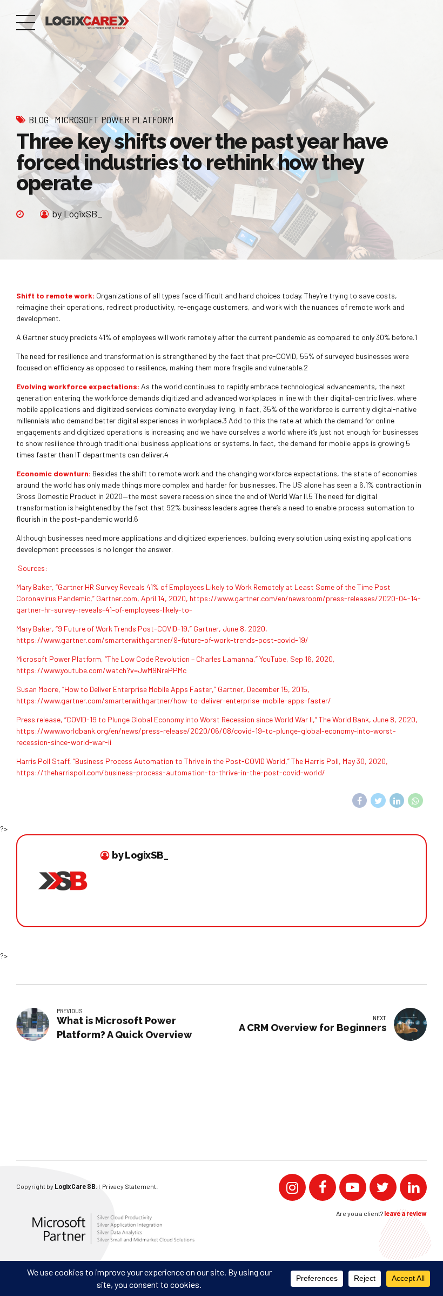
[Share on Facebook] (359, 800)
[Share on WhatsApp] (415, 800)
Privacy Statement (129, 1186)
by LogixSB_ (77, 214)
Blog (39, 119)
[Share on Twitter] (378, 800)
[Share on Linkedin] (397, 800)
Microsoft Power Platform (114, 119)
